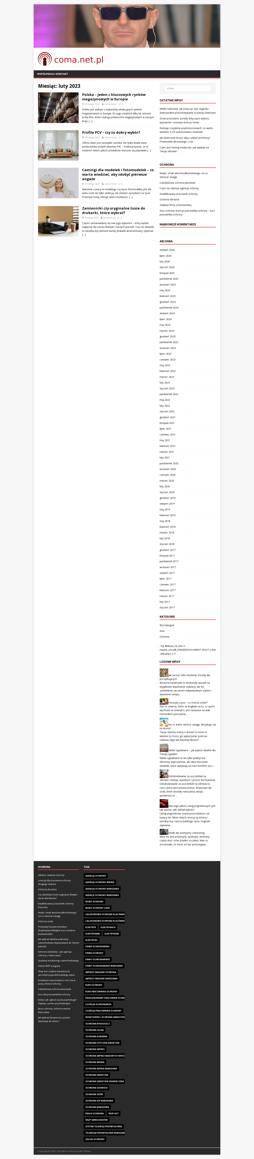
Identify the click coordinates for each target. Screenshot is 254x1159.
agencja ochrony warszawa (102, 888)
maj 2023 (165, 365)
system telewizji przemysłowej (103, 1126)
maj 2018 (165, 521)
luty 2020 (165, 486)
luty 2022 (165, 405)
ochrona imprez (95, 1049)
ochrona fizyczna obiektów (102, 1042)
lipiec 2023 (165, 353)
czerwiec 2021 (168, 434)
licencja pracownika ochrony (103, 1010)
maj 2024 (165, 324)
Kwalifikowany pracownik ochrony (178, 194)
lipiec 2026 (165, 255)
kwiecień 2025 (168, 296)
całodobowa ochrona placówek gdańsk (109, 914)
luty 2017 (165, 601)
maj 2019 (165, 509)
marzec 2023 (167, 376)
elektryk (90, 927)
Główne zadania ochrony (51, 875)
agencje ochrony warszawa (102, 895)
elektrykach (108, 927)
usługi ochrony (95, 1139)
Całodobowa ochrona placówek (177, 182)
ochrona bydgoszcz (97, 1023)
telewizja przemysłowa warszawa (105, 1132)
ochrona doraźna (96, 1036)
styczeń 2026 (167, 267)
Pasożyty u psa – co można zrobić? (188, 702)
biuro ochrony (94, 901)
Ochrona (164, 636)
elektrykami (92, 933)
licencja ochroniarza (98, 1004)
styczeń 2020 (167, 492)
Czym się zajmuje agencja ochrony (179, 188)
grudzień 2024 (168, 301)
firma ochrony (94, 953)
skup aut (113, 1113)
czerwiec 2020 (168, 474)
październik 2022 (169, 394)
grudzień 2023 (168, 336)
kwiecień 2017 (168, 590)
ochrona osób (94, 1094)
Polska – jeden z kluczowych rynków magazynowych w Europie (114, 96)
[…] (90, 121)
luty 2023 (165, 382)
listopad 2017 (167, 555)
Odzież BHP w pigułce (49, 965)
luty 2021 (165, 457)
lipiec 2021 (165, 428)
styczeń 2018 (167, 544)
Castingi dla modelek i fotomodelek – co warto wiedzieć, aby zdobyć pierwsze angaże (118, 174)
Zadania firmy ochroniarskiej (175, 205)
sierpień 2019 (167, 503)
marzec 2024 (167, 330)
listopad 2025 (167, 273)
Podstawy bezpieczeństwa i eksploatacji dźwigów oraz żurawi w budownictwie (56, 930)
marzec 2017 (167, 596)
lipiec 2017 (165, 578)
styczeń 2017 (167, 607)
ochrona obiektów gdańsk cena (104, 1081)
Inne (162, 631)
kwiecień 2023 (168, 371)
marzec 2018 (167, 532)
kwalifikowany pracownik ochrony (107, 997)
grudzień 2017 (168, 550)
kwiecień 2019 (168, 515)
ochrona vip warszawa (99, 1100)
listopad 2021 (167, 423)
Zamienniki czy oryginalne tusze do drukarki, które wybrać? (113, 210)
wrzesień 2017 (168, 567)
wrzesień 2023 (168, 348)
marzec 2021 (167, 451)
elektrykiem (112, 933)
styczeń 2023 (167, 388)
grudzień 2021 (168, 417)
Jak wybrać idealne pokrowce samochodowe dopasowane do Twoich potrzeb (58, 943)
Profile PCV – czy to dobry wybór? (111, 132)
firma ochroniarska (97, 946)
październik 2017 (169, 561)
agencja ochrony (95, 875)
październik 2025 (169, 278)
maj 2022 (165, 399)
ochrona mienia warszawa (101, 1068)
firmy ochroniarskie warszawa (104, 965)
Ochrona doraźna (169, 199)
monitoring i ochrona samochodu (106, 1017)
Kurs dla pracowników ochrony (54, 994)
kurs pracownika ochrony (101, 991)
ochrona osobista (96, 1087)
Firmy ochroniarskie (97, 959)
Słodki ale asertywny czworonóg (186, 832)
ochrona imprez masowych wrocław (107, 1055)
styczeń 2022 (167, 411)
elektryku (91, 940)
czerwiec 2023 (168, 359)
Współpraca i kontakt (52, 73)
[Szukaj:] (187, 88)
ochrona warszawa (97, 1107)
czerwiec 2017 (168, 584)
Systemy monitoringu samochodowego (58, 960)
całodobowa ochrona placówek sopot (109, 920)
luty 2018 (165, 538)
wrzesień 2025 (168, 284)
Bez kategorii (167, 625)
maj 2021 (165, 440)
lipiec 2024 (165, 319)
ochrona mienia (94, 1062)
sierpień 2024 (167, 313)
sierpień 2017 (167, 572)
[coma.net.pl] (127, 45)
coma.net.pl (110, 104)
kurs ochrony (93, 985)
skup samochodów (96, 1119)
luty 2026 (165, 261)
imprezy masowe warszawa (101, 978)
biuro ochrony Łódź (97, 907)
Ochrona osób (45, 921)
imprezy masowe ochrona (100, 972)
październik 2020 (169, 463)
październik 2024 (169, 307)
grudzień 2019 (168, 498)
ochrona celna (94, 1030)
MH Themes (85, 1151)
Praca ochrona (94, 1113)
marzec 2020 (167, 480)
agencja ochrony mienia (99, 882)
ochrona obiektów (96, 1075)
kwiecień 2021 (168, 446)
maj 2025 (165, 290)
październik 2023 (169, 342)
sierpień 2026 (167, 249)
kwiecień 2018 (168, 526)
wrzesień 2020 (168, 469)
